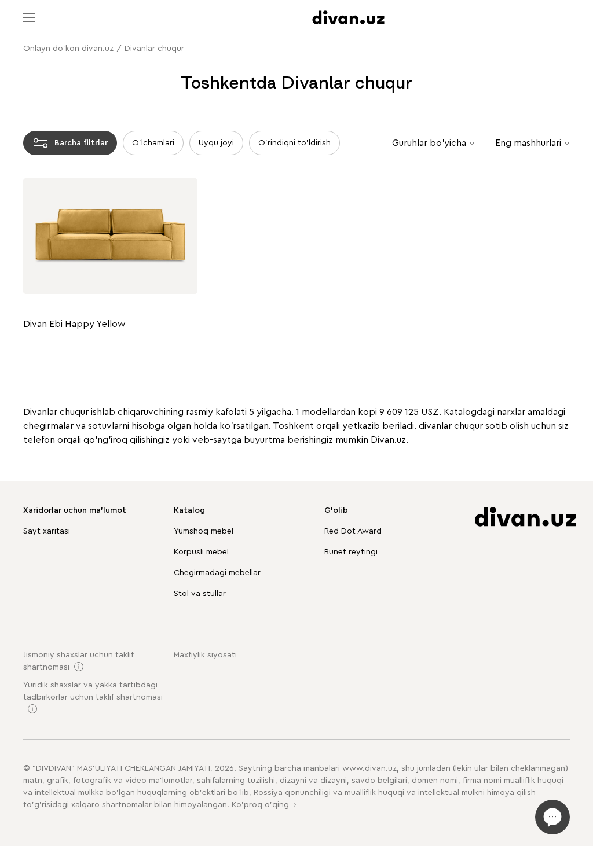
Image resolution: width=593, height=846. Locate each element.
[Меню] (29, 17)
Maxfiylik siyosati (205, 655)
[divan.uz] (348, 17)
